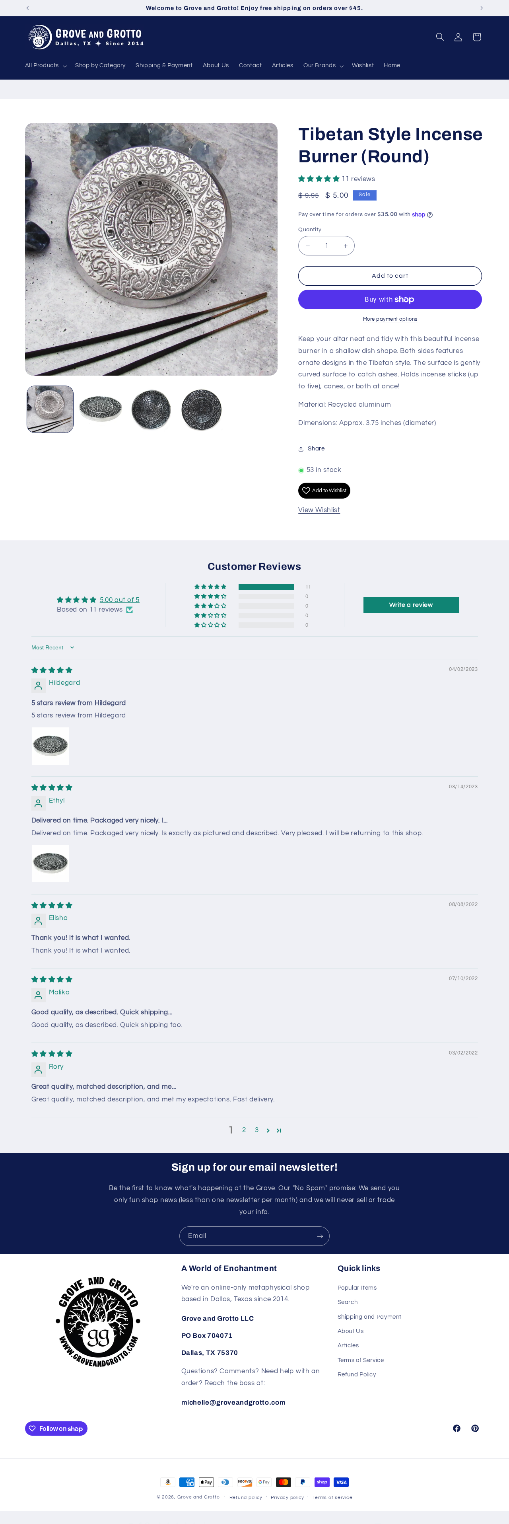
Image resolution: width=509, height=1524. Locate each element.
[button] (45, 66)
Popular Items (357, 1288)
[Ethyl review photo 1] (50, 863)
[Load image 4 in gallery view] (202, 409)
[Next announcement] (481, 8)
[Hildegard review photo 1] (50, 746)
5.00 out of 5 (120, 600)
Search (348, 1302)
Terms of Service (361, 1360)
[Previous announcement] (27, 8)
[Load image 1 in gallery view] (50, 409)
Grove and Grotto (198, 1497)
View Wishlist (319, 510)
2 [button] (244, 1130)
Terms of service (333, 1497)
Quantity (309, 229)
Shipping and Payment (370, 1317)
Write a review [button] (411, 605)
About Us (351, 1331)
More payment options (390, 319)
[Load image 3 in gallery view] (151, 409)
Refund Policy (357, 1375)
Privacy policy (287, 1497)
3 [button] (257, 1130)
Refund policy (246, 1497)
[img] (52, 670)
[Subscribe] (320, 1236)
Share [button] (316, 449)
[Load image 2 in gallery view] (101, 409)
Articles (348, 1346)
